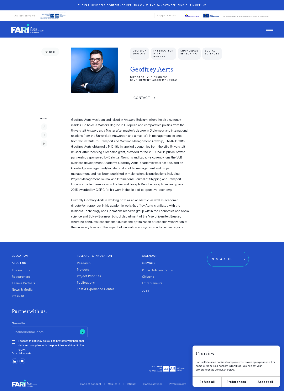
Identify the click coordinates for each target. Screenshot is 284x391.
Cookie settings (153, 384)
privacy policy (41, 340)
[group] (50, 52)
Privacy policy (177, 384)
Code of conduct (90, 384)
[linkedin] (15, 361)
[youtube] (22, 361)
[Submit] (82, 331)
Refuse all (207, 381)
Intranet (131, 384)
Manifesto (114, 384)
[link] (27, 28)
